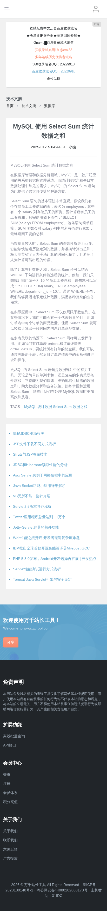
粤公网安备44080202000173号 (62, 890)
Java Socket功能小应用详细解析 (39, 486)
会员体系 (10, 793)
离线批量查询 (14, 736)
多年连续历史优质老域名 (53, 57)
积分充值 (10, 802)
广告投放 (10, 858)
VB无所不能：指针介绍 (31, 496)
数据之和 (80, 407)
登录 (6, 774)
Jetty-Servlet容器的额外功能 (36, 527)
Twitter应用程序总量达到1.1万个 (39, 517)
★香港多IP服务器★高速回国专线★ (53, 36)
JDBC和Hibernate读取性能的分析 (40, 465)
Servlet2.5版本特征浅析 (32, 506)
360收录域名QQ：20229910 (53, 64)
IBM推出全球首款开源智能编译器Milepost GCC (51, 548)
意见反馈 (10, 849)
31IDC (57, 896)
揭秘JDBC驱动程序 (28, 433)
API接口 (9, 745)
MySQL (30, 407)
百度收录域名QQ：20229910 (53, 71)
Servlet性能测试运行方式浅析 (37, 569)
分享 (10, 642)
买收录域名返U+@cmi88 (53, 50)
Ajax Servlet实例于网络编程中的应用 (42, 475)
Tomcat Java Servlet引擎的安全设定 (42, 579)
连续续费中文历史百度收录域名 (53, 28)
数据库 (49, 106)
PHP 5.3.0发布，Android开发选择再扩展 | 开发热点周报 (58, 559)
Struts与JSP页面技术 (30, 454)
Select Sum (62, 407)
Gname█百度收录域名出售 (54, 43)
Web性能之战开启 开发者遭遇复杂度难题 (46, 538)
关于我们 (10, 831)
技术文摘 (29, 106)
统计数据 (44, 407)
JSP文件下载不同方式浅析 (34, 444)
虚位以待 (53, 79)
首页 (10, 106)
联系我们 (10, 840)
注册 (6, 783)
